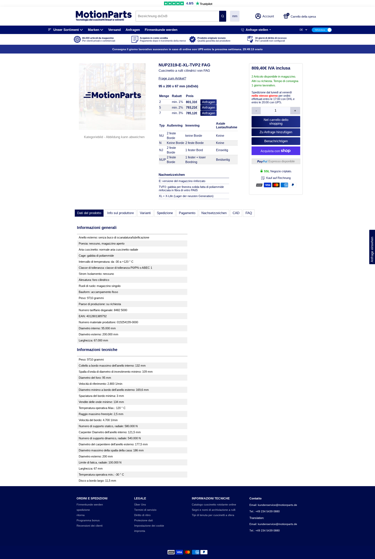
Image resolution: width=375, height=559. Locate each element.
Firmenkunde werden (161, 30)
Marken (93, 30)
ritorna (81, 515)
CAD (236, 213)
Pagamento (187, 213)
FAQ (249, 213)
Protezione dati (143, 520)
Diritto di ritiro (142, 515)
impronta (139, 531)
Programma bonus (88, 520)
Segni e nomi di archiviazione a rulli (213, 509)
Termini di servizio (145, 509)
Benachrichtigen (276, 141)
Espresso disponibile (281, 161)
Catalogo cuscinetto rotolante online (214, 504)
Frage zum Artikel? (172, 78)
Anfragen (133, 30)
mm (234, 16)
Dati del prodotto (89, 213)
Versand (114, 30)
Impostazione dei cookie (149, 525)
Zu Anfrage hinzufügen (276, 132)
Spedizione (165, 213)
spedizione (83, 509)
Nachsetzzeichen (214, 213)
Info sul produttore (120, 213)
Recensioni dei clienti (90, 525)
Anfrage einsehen (372, 247)
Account (268, 16)
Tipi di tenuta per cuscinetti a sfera (213, 515)
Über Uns (140, 504)
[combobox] (177, 16)
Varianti (145, 213)
